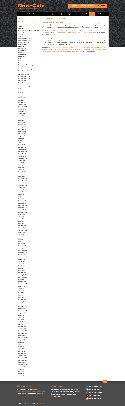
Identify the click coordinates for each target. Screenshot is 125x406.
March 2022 (21, 122)
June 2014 (21, 317)
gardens (20, 36)
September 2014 (22, 310)
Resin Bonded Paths (24, 76)
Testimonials (22, 89)
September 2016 (22, 257)
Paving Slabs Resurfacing (25, 65)
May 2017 (21, 239)
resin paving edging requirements (52, 22)
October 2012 (22, 362)
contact (98, 14)
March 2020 (21, 172)
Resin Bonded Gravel (24, 71)
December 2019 (22, 178)
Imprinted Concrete (23, 42)
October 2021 (22, 131)
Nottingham (21, 56)
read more (35, 389)
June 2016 (21, 263)
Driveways (21, 34)
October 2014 (22, 308)
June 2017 (21, 236)
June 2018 (21, 219)
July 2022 (21, 115)
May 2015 (21, 293)
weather (20, 91)
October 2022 (22, 109)
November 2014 (22, 306)
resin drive (68, 51)
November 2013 (22, 333)
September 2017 (22, 230)
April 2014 (21, 322)
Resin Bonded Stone (86, 32)
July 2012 (21, 369)
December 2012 (22, 358)
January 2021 (22, 149)
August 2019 (21, 187)
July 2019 (21, 189)
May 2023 (21, 100)
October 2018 (22, 210)
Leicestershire (22, 48)
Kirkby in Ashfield (23, 44)
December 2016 (22, 250)
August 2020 (21, 160)
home (19, 14)
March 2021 (21, 145)
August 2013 (21, 340)
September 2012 (22, 364)
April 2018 (21, 221)
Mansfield (21, 52)
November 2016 (22, 252)
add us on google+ (94, 395)
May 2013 (21, 346)
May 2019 (21, 194)
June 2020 (21, 165)
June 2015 (21, 290)
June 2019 (21, 192)
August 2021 (21, 136)
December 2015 (22, 277)
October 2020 (22, 156)
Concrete (20, 26)
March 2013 (21, 351)
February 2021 (22, 147)
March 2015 (21, 297)
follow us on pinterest (95, 392)
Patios (20, 63)
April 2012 (21, 375)
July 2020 (21, 163)
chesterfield (62, 32)
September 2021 (22, 133)
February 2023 (22, 102)
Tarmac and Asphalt (24, 86)
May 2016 (21, 266)
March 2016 (21, 270)
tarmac (73, 51)
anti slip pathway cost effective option (27, 393)
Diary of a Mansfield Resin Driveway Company (28, 31)
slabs (19, 84)
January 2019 (22, 203)
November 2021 (22, 129)
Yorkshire (21, 93)
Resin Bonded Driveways (25, 69)
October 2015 (22, 281)
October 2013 (22, 335)
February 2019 (22, 201)
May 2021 (21, 140)
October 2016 (22, 254)
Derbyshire (21, 28)
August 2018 (21, 214)
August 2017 (21, 232)
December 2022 (22, 106)
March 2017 (21, 243)
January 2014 (22, 328)
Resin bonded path (23, 74)
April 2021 (21, 142)
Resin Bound (22, 80)
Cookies (37, 403)
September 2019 (22, 185)
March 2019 (21, 198)
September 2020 (22, 158)
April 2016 (21, 268)
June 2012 (21, 371)
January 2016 (22, 275)
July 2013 (21, 342)
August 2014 (21, 313)
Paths (20, 60)
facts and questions (69, 14)
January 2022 (22, 127)
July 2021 (21, 138)
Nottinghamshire (23, 58)
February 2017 (22, 245)
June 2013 (21, 344)
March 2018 (21, 223)
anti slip (57, 32)
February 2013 (22, 353)
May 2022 (21, 120)
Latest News (21, 46)
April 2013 (21, 349)
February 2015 (22, 299)
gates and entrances (24, 38)
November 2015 (22, 279)
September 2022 (22, 111)
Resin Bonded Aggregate (25, 67)
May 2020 (21, 167)
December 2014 (22, 304)
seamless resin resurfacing (24, 389)
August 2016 (21, 259)
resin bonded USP (48, 39)
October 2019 (22, 183)
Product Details (82, 14)
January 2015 (22, 302)
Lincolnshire (22, 50)
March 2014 (21, 324)
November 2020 (22, 154)
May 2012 (21, 373)
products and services (44, 14)
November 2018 (22, 207)
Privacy (42, 403)
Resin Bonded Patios (24, 78)
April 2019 (21, 196)
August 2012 (21, 366)
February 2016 (22, 272)
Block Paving (22, 22)
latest (91, 14)
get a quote (101, 5)
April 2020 (21, 169)
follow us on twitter (94, 389)
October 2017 (22, 228)
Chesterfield (21, 24)
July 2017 (21, 234)
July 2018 (21, 216)
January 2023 (22, 104)
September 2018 (22, 212)
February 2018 (22, 225)
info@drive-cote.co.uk (87, 5)
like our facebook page (95, 386)
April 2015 (21, 295)
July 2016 (21, 261)
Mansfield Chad (22, 54)
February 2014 (22, 326)
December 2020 (22, 151)
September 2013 (22, 337)
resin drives (21, 82)
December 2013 (22, 331)
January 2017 (22, 248)
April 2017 (21, 241)
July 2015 (21, 288)
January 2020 (22, 176)
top (105, 381)
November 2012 (22, 360)
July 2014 (21, 315)
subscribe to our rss (95, 398)
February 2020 (22, 174)
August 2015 (21, 286)
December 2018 (22, 205)
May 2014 (21, 319)
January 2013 (22, 355)
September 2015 (22, 284)
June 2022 (21, 118)
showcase (57, 14)
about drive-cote (29, 14)
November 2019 (22, 181)
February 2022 (22, 124)
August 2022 (21, 113)
